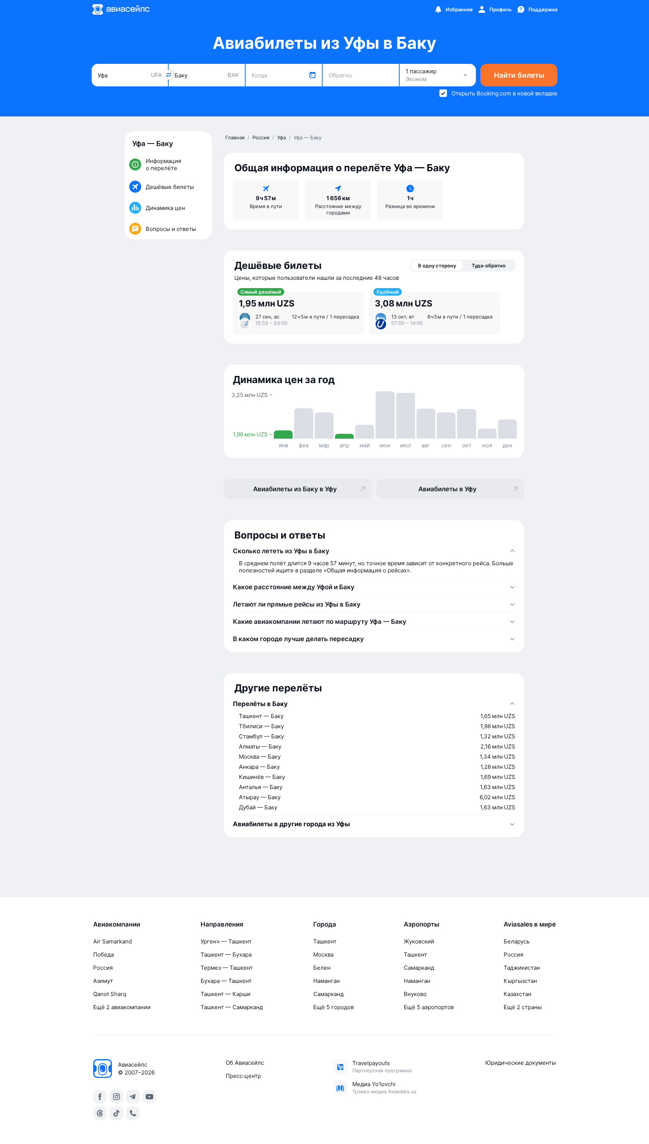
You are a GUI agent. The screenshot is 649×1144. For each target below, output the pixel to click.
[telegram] (132, 1096)
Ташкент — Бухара (226, 954)
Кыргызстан (520, 980)
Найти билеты (519, 75)
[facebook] (99, 1096)
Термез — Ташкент (227, 967)
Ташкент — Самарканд (232, 1007)
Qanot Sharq (109, 994)
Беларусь (517, 941)
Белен (322, 967)
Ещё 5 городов (333, 1007)
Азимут (103, 980)
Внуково (415, 994)
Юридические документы (520, 1062)
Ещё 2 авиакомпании (122, 1007)
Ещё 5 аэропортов (429, 1007)
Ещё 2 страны (523, 1007)
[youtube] (149, 1096)
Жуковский (419, 941)
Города (324, 924)
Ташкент (325, 941)
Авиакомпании (116, 924)
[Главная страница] (120, 9)
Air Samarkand (112, 941)
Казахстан (517, 994)
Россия (103, 967)
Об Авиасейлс (245, 1062)
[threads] (99, 1113)
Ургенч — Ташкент (226, 941)
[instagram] (116, 1096)
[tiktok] (116, 1113)
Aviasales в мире (530, 924)
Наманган (326, 980)
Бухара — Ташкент (226, 980)
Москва (323, 954)
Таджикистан (522, 967)
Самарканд (328, 994)
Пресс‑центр (243, 1075)
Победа (103, 954)
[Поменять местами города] (168, 75)
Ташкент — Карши (226, 994)
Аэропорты (421, 924)
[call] (132, 1113)
